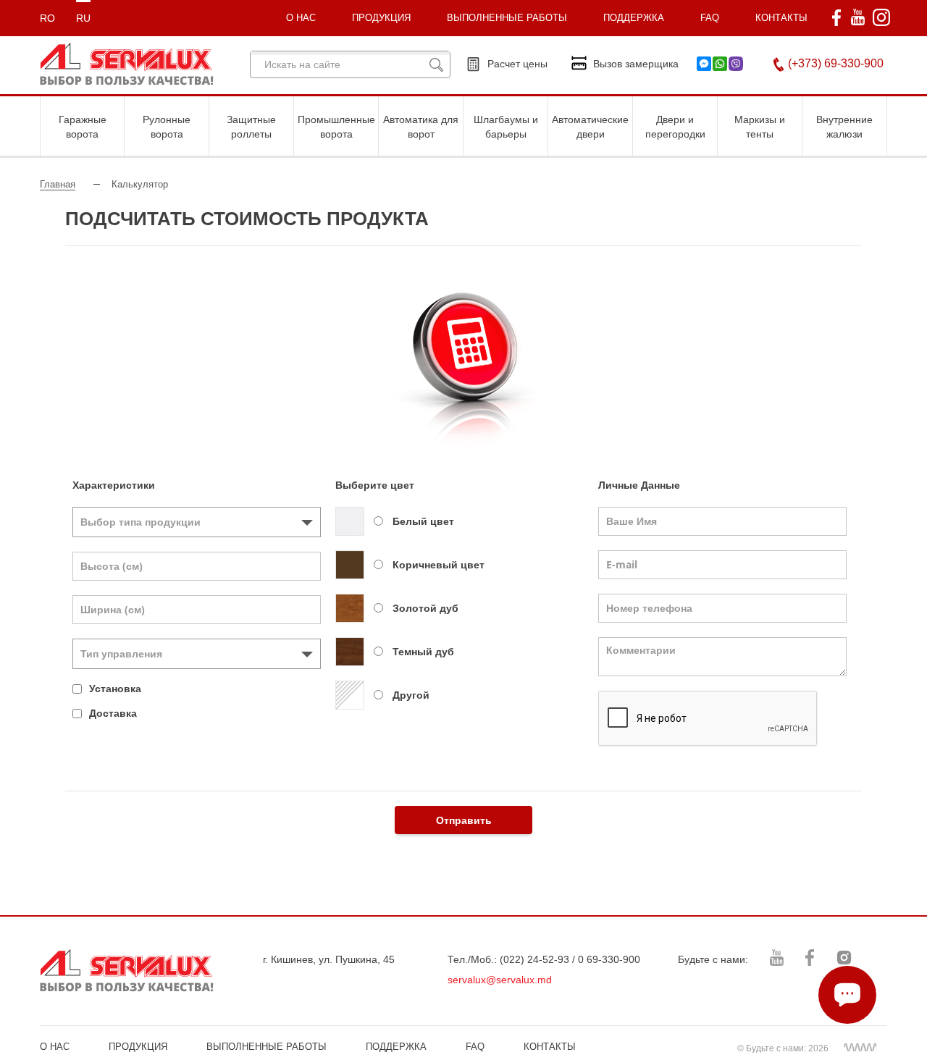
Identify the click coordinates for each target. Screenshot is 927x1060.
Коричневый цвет (439, 565)
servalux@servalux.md (500, 979)
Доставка (113, 713)
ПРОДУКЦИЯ (381, 17)
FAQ (709, 17)
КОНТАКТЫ (781, 17)
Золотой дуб (425, 608)
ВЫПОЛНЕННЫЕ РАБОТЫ (266, 1046)
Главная (57, 184)
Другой (411, 695)
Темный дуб (423, 652)
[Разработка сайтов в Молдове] (859, 1047)
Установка (115, 688)
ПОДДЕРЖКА (633, 17)
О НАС (55, 1046)
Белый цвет (423, 521)
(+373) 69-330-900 (836, 63)
